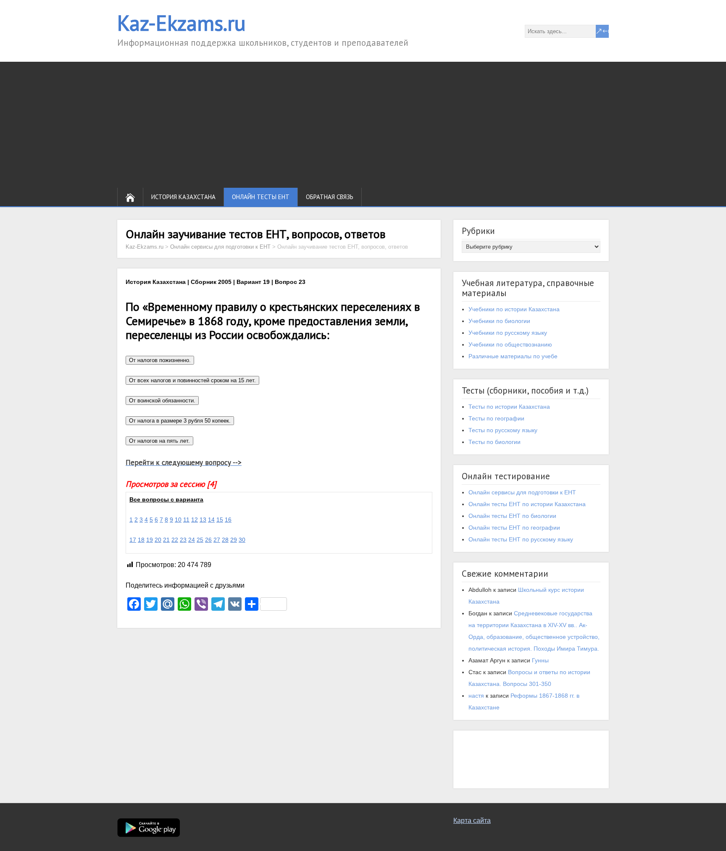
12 (194, 519)
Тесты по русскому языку (502, 430)
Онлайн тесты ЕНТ (260, 197)
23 (183, 539)
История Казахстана (183, 197)
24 (191, 539)
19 (149, 539)
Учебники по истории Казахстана (514, 309)
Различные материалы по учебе (513, 356)
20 (158, 539)
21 (166, 539)
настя (476, 695)
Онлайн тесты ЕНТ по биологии (512, 515)
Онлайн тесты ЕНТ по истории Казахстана (527, 504)
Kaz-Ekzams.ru (181, 23)
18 (141, 539)
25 (200, 539)
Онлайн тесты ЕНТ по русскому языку (520, 539)
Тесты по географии (496, 418)
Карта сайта (472, 820)
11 (186, 519)
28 (225, 539)
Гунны (540, 660)
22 (174, 539)
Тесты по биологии (494, 442)
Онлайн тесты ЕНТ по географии (514, 527)
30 (242, 539)
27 (216, 539)
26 (208, 539)
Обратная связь (329, 197)
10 (178, 519)
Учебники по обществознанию (510, 344)
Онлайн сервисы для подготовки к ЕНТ (522, 492)
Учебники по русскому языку (507, 332)
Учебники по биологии (499, 321)
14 (211, 519)
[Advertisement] (363, 125)
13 (203, 519)
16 (228, 519)
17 (132, 539)
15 (219, 519)
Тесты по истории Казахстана (509, 406)
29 (233, 539)
